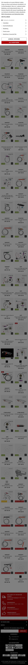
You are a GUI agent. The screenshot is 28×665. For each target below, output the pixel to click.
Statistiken (5, 23)
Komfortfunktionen (8, 26)
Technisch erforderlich (8, 20)
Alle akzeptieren (14, 42)
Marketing (5, 28)
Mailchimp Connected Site (9, 34)
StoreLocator (6, 31)
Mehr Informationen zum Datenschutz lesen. (12, 14)
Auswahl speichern (14, 39)
